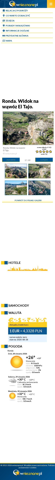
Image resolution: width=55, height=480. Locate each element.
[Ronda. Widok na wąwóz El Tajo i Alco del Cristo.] (39, 194)
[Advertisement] (27, 71)
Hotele (14, 263)
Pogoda (15, 346)
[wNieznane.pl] (23, 6)
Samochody (18, 305)
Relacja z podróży (17, 10)
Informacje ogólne (17, 30)
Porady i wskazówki (18, 25)
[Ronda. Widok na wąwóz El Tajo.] (39, 177)
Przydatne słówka (17, 35)
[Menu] (51, 4)
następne (44, 160)
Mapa (9, 40)
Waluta (14, 313)
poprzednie (11, 160)
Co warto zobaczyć (18, 15)
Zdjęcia (10, 20)
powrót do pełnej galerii (28, 200)
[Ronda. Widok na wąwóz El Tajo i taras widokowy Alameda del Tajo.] (16, 194)
